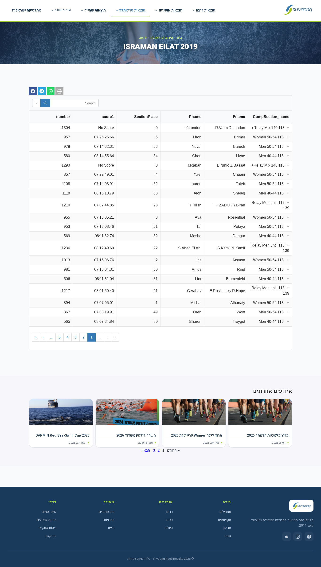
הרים (169, 511)
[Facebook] (309, 536)
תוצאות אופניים (170, 10)
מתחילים (225, 511)
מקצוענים (224, 520)
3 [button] (75, 337)
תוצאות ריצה (205, 10)
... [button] (99, 337)
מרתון (227, 527)
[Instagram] (297, 536)
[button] (59, 91)
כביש (169, 520)
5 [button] (60, 337)
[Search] (45, 103)
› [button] (43, 337)
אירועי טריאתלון (162, 37)
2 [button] (83, 337)
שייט (111, 527)
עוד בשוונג (63, 10)
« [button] (115, 337)
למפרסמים (49, 511)
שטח (228, 535)
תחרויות (109, 520)
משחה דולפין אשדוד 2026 (136, 435)
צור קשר (50, 535)
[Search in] (36, 103)
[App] (286, 536)
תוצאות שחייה (95, 10)
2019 (143, 37)
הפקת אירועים (46, 520)
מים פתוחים (106, 511)
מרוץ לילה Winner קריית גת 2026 (196, 435)
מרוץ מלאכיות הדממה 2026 (268, 435)
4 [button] (68, 337)
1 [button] (91, 337)
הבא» (146, 450)
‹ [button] (107, 337)
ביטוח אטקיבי (47, 527)
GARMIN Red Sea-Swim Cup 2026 (62, 435)
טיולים (168, 527)
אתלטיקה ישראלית (26, 10)
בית (179, 37)
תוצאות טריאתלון (132, 10)
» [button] (36, 337)
